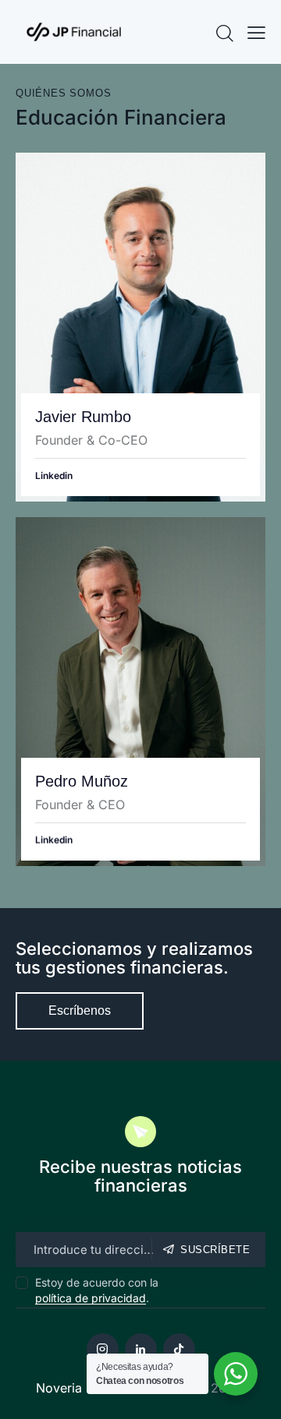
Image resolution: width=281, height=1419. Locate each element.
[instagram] (103, 1349)
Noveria (59, 1388)
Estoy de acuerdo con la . (96, 1290)
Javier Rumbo (83, 416)
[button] (256, 32)
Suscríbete (215, 1249)
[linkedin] (141, 1349)
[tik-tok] (179, 1349)
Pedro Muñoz (81, 781)
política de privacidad (90, 1299)
